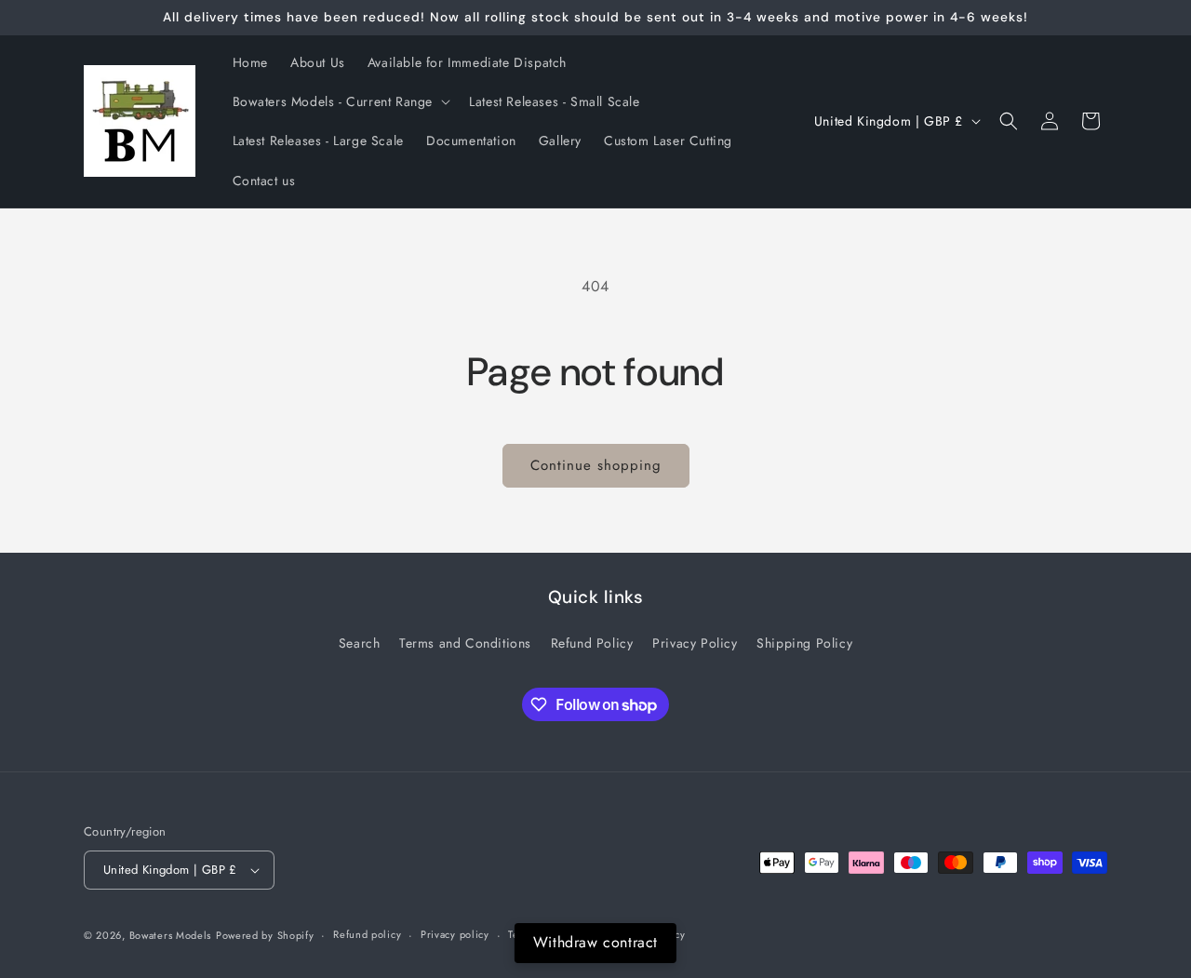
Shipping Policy (804, 643)
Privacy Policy (694, 643)
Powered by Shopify (265, 935)
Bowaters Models (170, 935)
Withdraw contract (595, 942)
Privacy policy (455, 934)
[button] (340, 101)
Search (360, 643)
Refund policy (367, 934)
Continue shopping (596, 465)
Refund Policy (592, 643)
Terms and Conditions (465, 643)
